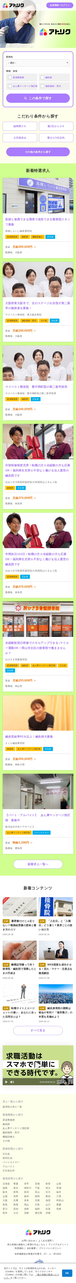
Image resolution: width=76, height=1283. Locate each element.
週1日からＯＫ (56, 126)
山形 (58, 1183)
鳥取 (5, 1204)
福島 (5, 1188)
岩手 (26, 1183)
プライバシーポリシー (50, 1248)
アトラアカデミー (57, 1244)
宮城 (37, 1183)
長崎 (58, 1209)
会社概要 (31, 1248)
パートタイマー (11, 1162)
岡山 (26, 1204)
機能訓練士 (9, 1136)
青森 (15, 1183)
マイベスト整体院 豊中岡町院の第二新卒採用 (36, 386)
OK (67, 1273)
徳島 (26, 1209)
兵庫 (15, 1200)
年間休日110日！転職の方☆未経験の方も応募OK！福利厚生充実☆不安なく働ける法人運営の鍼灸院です (37, 559)
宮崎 (26, 1213)
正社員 (6, 1154)
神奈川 (27, 1188)
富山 (37, 1192)
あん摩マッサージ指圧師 (16, 1128)
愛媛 (58, 1204)
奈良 (26, 1200)
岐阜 (26, 1196)
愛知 (48, 1196)
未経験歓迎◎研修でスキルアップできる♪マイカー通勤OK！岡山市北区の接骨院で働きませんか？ (37, 648)
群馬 (15, 1192)
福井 (58, 1192)
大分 (15, 1213)
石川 (48, 1192)
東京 (15, 1188)
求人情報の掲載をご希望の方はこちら (26, 1244)
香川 (5, 1209)
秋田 (48, 1183)
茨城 (58, 1188)
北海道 (6, 1183)
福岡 (37, 1209)
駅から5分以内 (56, 137)
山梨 (5, 1196)
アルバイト (9, 1166)
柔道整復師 (9, 1120)
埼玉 (48, 1188)
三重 (58, 1196)
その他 (6, 1140)
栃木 (5, 1192)
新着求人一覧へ (38, 864)
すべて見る (38, 1030)
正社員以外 (9, 1170)
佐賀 (48, 1209)
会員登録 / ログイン (60, 5)
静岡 (37, 1196)
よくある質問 (45, 1240)
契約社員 (7, 1158)
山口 (48, 1204)
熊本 (5, 1213)
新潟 (26, 1192)
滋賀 (48, 1200)
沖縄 (48, 1213)
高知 (15, 1209)
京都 (37, 1200)
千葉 (37, 1188)
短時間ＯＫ (20, 126)
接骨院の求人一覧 (12, 1106)
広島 (37, 1204)
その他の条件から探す (38, 151)
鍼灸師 (6, 1124)
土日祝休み (20, 137)
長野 (15, 1196)
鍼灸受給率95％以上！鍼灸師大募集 (29, 736)
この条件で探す (40, 98)
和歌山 (60, 1200)
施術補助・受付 (11, 1132)
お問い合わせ (28, 1240)
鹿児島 (38, 1213)
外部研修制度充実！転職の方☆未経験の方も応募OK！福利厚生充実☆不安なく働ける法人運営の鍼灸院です (37, 470)
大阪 (5, 1200)
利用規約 (19, 1248)
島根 (15, 1204)
